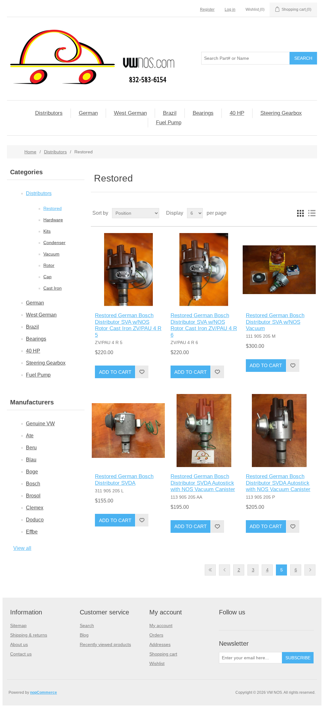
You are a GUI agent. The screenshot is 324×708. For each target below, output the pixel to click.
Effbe (32, 531)
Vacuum (51, 253)
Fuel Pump (168, 123)
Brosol (33, 495)
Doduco (35, 519)
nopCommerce (43, 692)
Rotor (48, 265)
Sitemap (18, 625)
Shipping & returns (28, 634)
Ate (30, 435)
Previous (224, 570)
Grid (300, 213)
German (88, 113)
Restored (52, 208)
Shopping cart (163, 653)
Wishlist (157, 663)
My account (160, 625)
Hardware (53, 219)
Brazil (170, 113)
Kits (47, 231)
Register (207, 9)
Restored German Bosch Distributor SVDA (124, 479)
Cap (47, 276)
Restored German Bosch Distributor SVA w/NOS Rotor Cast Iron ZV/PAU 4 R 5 (128, 325)
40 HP (237, 113)
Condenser (54, 242)
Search (87, 625)
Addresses (160, 644)
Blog (84, 634)
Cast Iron (52, 288)
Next (309, 570)
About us (19, 644)
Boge (32, 471)
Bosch (33, 483)
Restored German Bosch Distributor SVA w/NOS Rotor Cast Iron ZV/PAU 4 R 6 (204, 325)
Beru (31, 447)
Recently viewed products (105, 644)
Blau (31, 459)
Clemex (34, 507)
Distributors (49, 113)
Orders (156, 634)
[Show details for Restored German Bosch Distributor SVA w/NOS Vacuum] (279, 269)
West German (130, 113)
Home (30, 151)
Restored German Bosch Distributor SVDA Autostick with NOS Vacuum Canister (203, 482)
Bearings (203, 113)
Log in (230, 9)
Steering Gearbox (281, 113)
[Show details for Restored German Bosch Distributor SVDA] (128, 430)
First (210, 570)
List (311, 213)
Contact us (21, 653)
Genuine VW (40, 423)
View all (22, 548)
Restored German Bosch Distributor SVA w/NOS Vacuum (275, 321)
